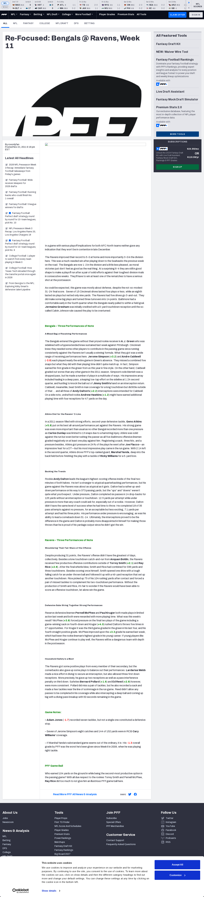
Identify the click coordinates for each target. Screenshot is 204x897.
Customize (176, 875)
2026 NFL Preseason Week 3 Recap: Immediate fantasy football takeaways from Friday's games (20, 169)
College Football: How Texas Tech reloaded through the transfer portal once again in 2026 (20, 273)
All (6, 23)
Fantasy (28, 23)
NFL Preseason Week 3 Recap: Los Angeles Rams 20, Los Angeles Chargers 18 (20, 231)
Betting (89, 23)
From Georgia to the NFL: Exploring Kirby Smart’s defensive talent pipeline (20, 286)
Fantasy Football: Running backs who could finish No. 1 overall (20, 195)
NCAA (5, 7)
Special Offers (113, 822)
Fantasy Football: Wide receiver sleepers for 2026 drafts (19, 183)
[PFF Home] (4, 15)
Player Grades (62, 830)
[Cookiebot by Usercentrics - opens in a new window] (21, 890)
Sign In (196, 15)
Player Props (61, 818)
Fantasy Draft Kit (63, 846)
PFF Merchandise (115, 826)
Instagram (171, 822)
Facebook (171, 830)
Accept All (177, 864)
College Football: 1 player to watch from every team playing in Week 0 (20, 259)
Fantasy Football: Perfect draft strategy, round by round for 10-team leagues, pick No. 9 (20, 245)
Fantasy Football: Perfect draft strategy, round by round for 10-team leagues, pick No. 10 (20, 218)
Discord (170, 834)
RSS (168, 842)
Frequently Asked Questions (121, 844)
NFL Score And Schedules (68, 826)
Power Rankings (63, 838)
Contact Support (115, 840)
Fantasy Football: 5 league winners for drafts (20, 206)
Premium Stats (62, 834)
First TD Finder (62, 822)
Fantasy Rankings (64, 850)
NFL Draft (62, 23)
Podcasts (171, 838)
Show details (49, 890)
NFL (5, 3)
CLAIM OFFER (177, 15)
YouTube (170, 826)
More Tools (177, 134)
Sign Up (177, 167)
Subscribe (111, 818)
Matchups (60, 842)
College (44, 23)
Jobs (5, 818)
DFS (76, 23)
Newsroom (8, 822)
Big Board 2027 (62, 854)
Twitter (169, 818)
